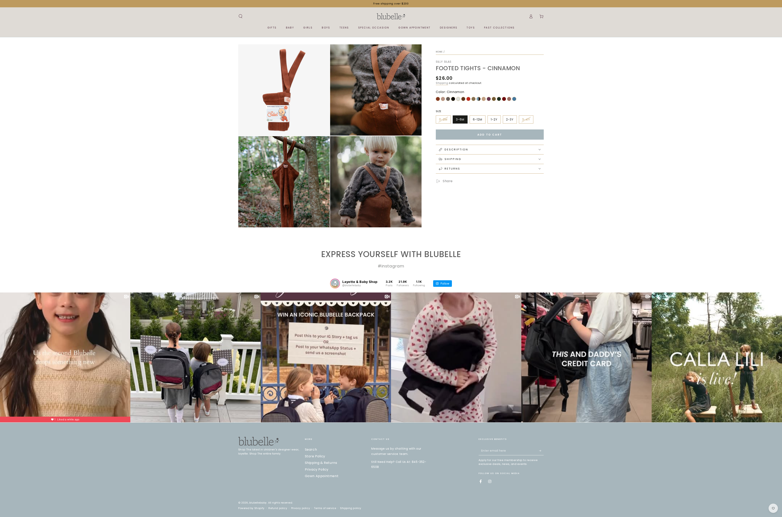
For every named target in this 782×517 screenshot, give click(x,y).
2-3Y (510, 119)
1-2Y (494, 119)
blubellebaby (258, 502)
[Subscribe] (541, 450)
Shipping (442, 83)
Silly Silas (443, 62)
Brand (447, 190)
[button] (240, 16)
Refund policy (277, 508)
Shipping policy (350, 508)
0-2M (443, 119)
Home (439, 51)
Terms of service (325, 508)
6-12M (477, 119)
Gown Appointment (322, 476)
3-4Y (526, 119)
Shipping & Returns (321, 462)
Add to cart (489, 135)
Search (311, 449)
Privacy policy (300, 508)
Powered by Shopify (251, 508)
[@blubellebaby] (335, 283)
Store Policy (315, 456)
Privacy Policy (316, 469)
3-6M (460, 119)
